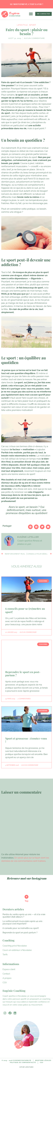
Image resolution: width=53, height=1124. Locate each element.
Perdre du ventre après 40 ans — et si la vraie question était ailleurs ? (24, 915)
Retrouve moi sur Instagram (26, 878)
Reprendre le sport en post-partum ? (22, 673)
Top (26, 901)
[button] (31, 14)
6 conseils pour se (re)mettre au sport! (25, 610)
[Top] (26, 897)
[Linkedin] (15, 1013)
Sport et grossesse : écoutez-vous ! (26, 740)
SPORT (32, 25)
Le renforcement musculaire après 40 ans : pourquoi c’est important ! (23, 922)
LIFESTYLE (22, 25)
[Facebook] (10, 1013)
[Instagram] (5, 1013)
